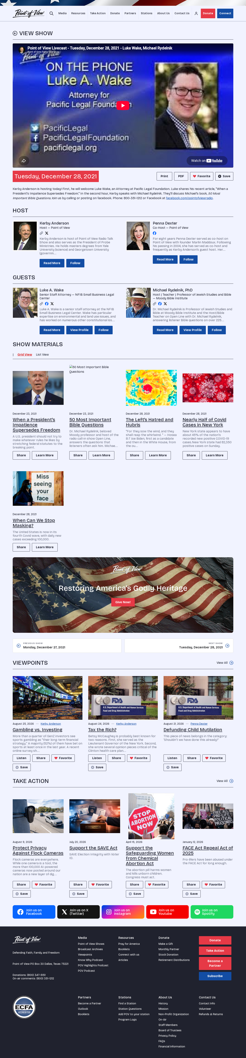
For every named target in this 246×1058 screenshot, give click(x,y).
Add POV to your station (134, 1014)
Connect (225, 13)
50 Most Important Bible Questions (90, 422)
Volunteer (205, 1009)
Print (164, 176)
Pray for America (129, 944)
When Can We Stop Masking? (34, 523)
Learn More (45, 455)
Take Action (215, 950)
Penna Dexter (165, 223)
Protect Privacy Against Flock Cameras (38, 850)
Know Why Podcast (90, 960)
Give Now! (123, 602)
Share (21, 455)
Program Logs (127, 1019)
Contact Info (207, 1003)
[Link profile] (41, 233)
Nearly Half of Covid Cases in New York (204, 422)
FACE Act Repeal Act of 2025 (208, 850)
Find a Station (127, 1003)
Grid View (24, 354)
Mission (163, 1009)
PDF (181, 176)
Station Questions (130, 1009)
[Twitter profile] (46, 233)
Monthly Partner (169, 949)
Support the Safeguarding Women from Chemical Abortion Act (150, 855)
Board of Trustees (170, 1030)
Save (226, 176)
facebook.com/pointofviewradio (189, 198)
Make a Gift (166, 944)
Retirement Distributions (174, 960)
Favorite (204, 176)
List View (42, 354)
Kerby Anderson (54, 223)
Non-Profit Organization (174, 1014)
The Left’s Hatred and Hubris (149, 422)
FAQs (162, 1041)
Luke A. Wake (52, 290)
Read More (52, 263)
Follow (75, 263)
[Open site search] (51, 13)
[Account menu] (196, 13)
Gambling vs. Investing (37, 729)
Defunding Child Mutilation (193, 729)
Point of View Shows (91, 944)
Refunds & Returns (211, 1014)
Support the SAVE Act (93, 848)
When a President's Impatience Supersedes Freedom (36, 425)
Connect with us (128, 954)
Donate (208, 13)
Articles (123, 960)
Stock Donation (168, 954)
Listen (21, 758)
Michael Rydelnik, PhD (173, 290)
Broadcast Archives (90, 949)
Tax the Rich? (102, 729)
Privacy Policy (167, 1035)
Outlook (83, 1009)
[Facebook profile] (154, 233)
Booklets (124, 949)
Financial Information (172, 1046)
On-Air (162, 1019)
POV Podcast (86, 970)
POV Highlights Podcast (93, 965)
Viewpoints (85, 954)
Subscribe (215, 976)
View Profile (79, 330)
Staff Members (168, 1025)
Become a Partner (215, 963)
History (163, 1003)
